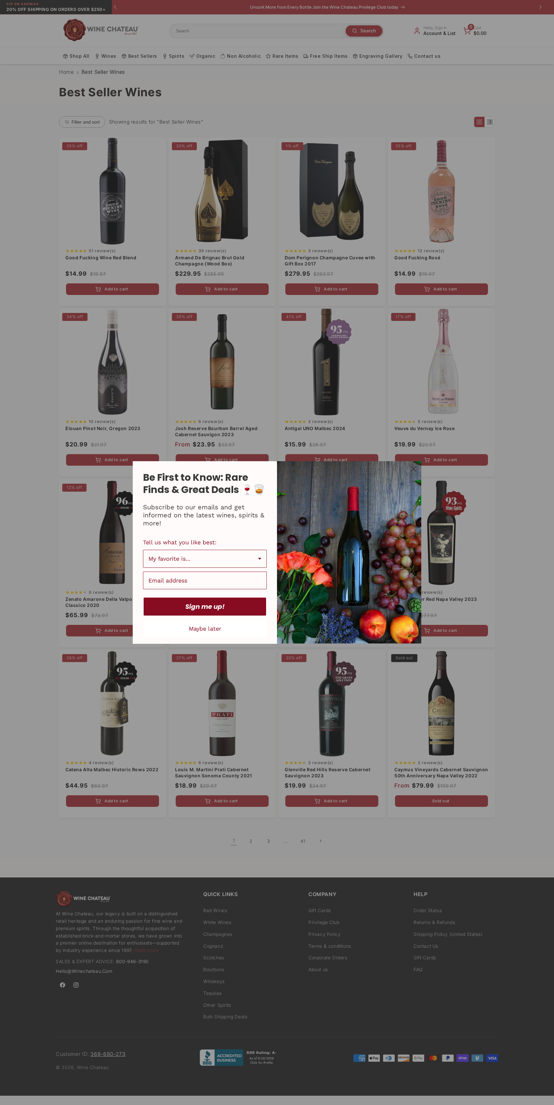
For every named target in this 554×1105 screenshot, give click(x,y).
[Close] (413, 469)
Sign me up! (205, 606)
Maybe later (205, 628)
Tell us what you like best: (179, 542)
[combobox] (205, 559)
